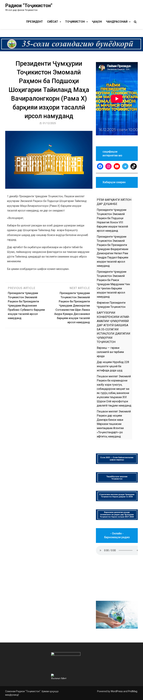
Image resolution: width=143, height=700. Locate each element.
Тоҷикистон (75, 21)
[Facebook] (100, 166)
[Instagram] (108, 166)
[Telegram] (125, 166)
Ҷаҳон (97, 21)
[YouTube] (117, 166)
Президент (34, 21)
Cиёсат (52, 21)
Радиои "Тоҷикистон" (28, 5)
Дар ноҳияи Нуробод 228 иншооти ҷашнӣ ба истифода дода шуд (113, 366)
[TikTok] (133, 166)
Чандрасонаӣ (116, 21)
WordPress (117, 691)
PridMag (132, 691)
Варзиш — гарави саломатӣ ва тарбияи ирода (110, 352)
